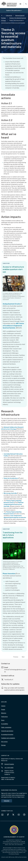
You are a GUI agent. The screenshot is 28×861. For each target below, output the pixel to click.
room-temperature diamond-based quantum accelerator (15, 517)
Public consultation (6, 727)
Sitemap (3, 745)
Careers (3, 706)
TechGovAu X (8, 679)
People (3, 709)
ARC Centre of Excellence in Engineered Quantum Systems (13, 326)
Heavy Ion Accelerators (12, 478)
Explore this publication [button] (13, 10)
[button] (20, 4)
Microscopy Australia (11, 493)
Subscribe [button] (6, 800)
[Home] (9, 2)
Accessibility (4, 723)
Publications (9, 15)
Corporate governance (7, 731)
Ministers (3, 713)
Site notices (4, 741)
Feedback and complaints (8, 738)
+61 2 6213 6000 (8, 767)
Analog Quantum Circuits (12, 304)
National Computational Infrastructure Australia (13, 504)
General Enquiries (9, 764)
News (2, 720)
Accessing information (7, 734)
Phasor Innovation (10, 573)
